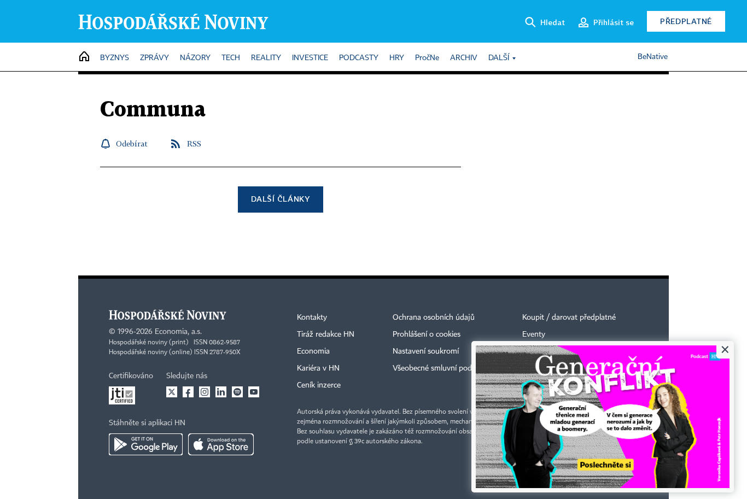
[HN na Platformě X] (171, 391)
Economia (313, 351)
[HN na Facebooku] (188, 391)
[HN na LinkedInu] (220, 391)
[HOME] (84, 57)
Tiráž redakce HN (325, 334)
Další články (280, 198)
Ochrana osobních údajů (434, 317)
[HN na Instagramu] (204, 391)
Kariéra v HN (318, 368)
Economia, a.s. (178, 332)
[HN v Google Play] (146, 444)
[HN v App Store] (221, 444)
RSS (194, 143)
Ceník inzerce (319, 385)
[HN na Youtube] (253, 391)
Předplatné (686, 21)
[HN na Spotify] (237, 391)
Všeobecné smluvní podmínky (442, 368)
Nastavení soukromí (426, 351)
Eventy (533, 334)
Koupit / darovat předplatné (569, 317)
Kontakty (312, 317)
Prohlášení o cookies (426, 334)
